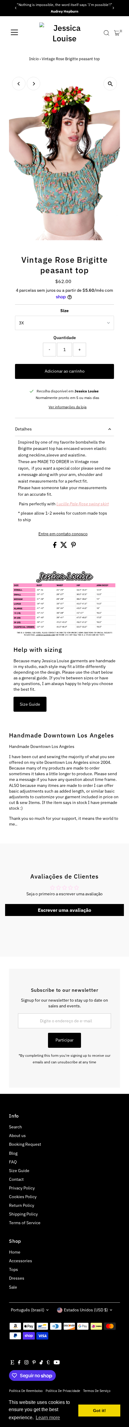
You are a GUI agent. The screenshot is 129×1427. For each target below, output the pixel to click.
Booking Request (25, 1144)
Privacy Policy (22, 1188)
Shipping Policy (23, 1214)
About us (17, 1135)
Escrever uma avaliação (64, 910)
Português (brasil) (27, 1310)
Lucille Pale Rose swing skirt (82, 504)
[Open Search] (106, 33)
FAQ (13, 1162)
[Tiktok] (41, 1363)
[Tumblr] (48, 1363)
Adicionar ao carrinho (65, 371)
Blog (13, 1153)
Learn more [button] (48, 1417)
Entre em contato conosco (63, 534)
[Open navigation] (14, 32)
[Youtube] (56, 1363)
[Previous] (15, 8)
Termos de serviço (96, 1390)
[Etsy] (12, 1363)
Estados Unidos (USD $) (86, 1310)
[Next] (113, 8)
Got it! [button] (99, 1410)
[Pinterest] (34, 1363)
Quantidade (64, 337)
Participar (65, 1040)
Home (14, 1252)
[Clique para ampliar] (110, 83)
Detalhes (23, 429)
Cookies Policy (23, 1196)
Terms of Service (24, 1222)
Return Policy (21, 1205)
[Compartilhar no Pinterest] (73, 546)
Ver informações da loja (67, 407)
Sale (13, 1287)
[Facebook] (19, 1363)
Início (34, 58)
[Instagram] (26, 1363)
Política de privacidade (63, 1390)
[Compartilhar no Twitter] (64, 546)
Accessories (20, 1260)
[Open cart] (117, 33)
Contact (16, 1179)
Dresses (16, 1278)
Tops (13, 1269)
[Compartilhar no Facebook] (55, 546)
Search (15, 1127)
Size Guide (30, 704)
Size (64, 310)
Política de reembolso (26, 1390)
